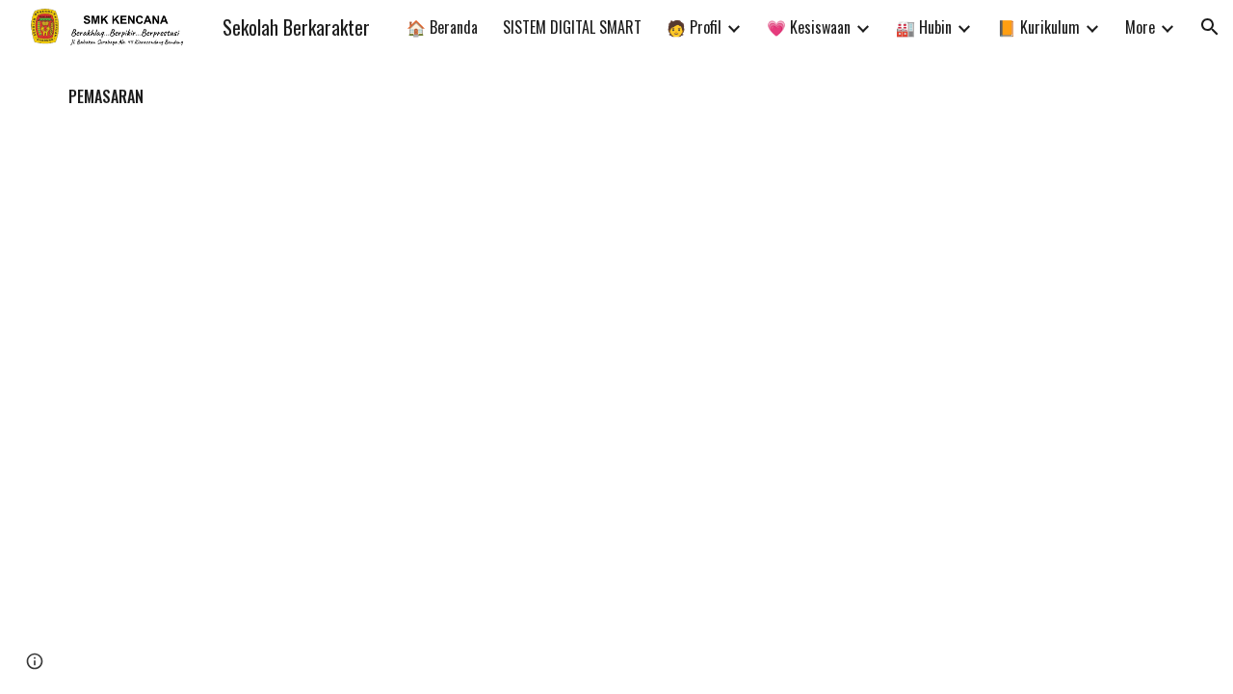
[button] (1210, 27)
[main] (616, 96)
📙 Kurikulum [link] (1038, 27)
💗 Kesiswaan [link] (809, 27)
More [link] (1140, 27)
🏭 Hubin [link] (924, 27)
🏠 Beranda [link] (442, 27)
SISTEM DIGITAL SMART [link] (572, 27)
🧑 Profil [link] (694, 27)
